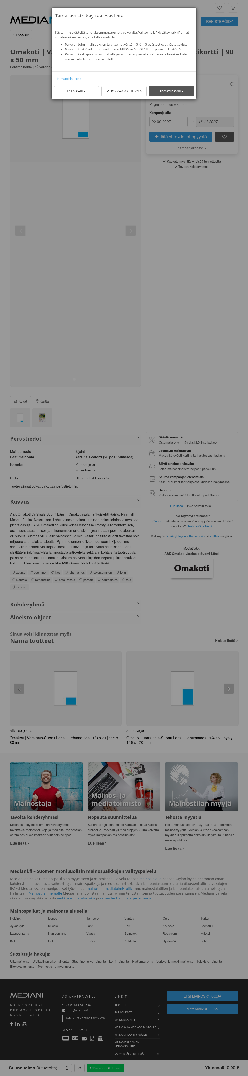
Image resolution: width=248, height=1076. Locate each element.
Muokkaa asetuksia (124, 91)
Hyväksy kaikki (171, 91)
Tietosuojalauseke (68, 78)
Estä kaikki (76, 91)
